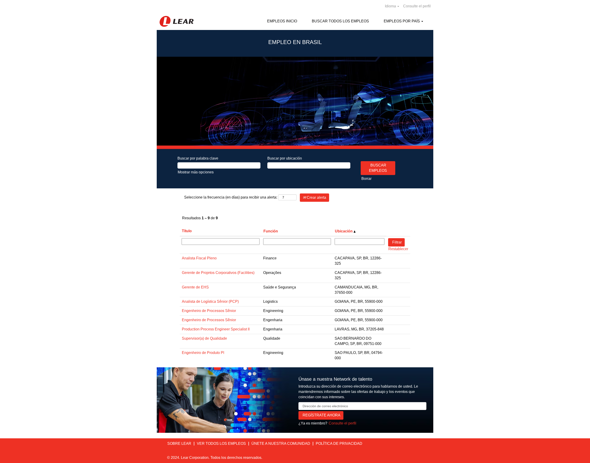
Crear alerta (316, 197)
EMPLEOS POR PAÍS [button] (402, 21)
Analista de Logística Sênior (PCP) (210, 301)
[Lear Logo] (176, 21)
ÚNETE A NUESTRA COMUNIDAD (280, 443)
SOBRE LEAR (179, 443)
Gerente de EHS (195, 287)
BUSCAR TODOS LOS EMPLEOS (340, 21)
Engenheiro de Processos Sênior (209, 311)
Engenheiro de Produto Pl (203, 353)
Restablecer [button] (398, 249)
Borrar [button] (366, 179)
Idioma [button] (391, 6)
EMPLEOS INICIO (282, 21)
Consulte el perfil (417, 6)
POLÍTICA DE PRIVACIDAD (339, 443)
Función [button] (270, 231)
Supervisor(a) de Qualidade (204, 338)
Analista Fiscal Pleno (199, 258)
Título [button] (187, 231)
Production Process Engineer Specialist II (216, 329)
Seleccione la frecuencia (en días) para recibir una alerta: (230, 197)
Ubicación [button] (344, 231)
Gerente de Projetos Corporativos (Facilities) (218, 273)
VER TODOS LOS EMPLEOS (221, 443)
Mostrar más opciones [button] (196, 172)
